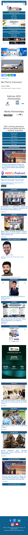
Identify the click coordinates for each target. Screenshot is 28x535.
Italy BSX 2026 (14, 30)
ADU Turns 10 (14, 141)
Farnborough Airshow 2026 (14, 33)
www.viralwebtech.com (19, 530)
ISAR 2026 (14, 15)
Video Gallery (14, 18)
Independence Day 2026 (14, 12)
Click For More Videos (14, 484)
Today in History (14, 139)
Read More (5, 169)
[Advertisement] (14, 500)
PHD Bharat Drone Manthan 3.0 (14, 28)
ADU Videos (14, 144)
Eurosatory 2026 (14, 133)
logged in (9, 88)
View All (4, 186)
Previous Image (5, 78)
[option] (8, 103)
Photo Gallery (14, 16)
